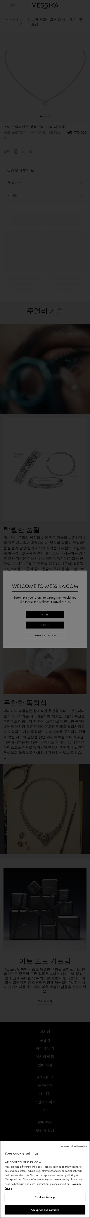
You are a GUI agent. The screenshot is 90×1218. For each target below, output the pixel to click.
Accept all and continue (45, 1210)
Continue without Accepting (74, 1146)
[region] (45, 1179)
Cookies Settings (45, 1197)
